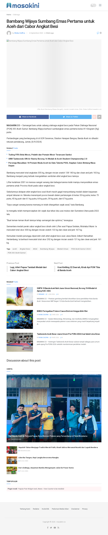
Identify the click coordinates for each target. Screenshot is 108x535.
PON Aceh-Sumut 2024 (80, 249)
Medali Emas (62, 249)
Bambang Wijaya (47, 249)
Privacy (84, 509)
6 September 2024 (36, 33)
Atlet (35, 249)
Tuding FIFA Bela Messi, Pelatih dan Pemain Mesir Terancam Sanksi (40, 155)
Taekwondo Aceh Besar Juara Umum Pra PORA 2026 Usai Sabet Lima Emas (68, 334)
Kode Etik (45, 509)
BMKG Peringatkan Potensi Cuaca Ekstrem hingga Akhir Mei (62, 311)
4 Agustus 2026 (25, 450)
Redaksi (41, 294)
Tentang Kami (25, 509)
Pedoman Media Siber (60, 509)
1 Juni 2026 (51, 294)
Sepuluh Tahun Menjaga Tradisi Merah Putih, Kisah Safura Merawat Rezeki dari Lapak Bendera (58, 447)
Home (9, 15)
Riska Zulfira (19, 33)
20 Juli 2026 (24, 461)
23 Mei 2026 (55, 314)
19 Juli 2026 (24, 471)
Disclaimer (75, 509)
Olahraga (16, 15)
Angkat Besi (25, 249)
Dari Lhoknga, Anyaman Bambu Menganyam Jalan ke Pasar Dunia (46, 468)
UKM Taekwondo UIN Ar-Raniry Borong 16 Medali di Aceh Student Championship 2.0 (47, 159)
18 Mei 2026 (55, 337)
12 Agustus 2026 (15, 439)
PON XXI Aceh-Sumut (17, 253)
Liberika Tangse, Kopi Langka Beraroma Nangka (38, 458)
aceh (15, 249)
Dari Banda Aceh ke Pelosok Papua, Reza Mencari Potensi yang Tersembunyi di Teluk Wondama (48, 436)
